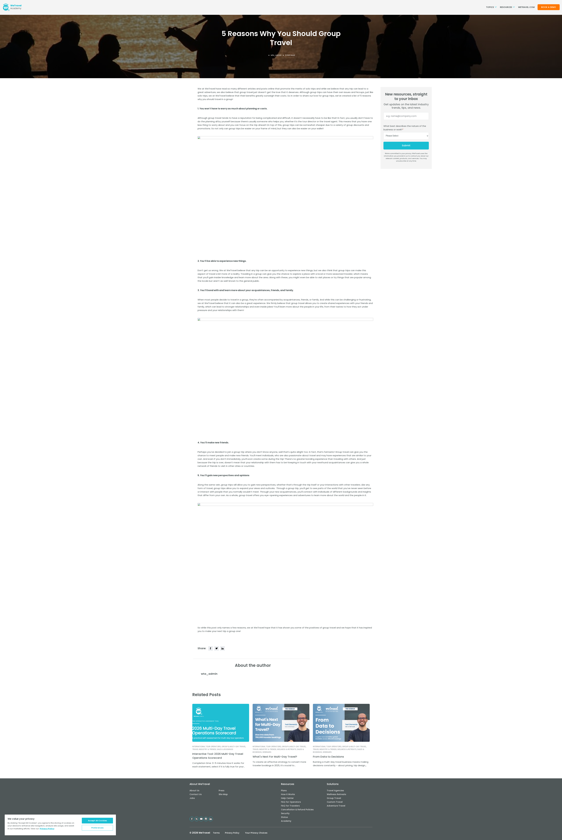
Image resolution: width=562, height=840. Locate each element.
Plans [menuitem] (284, 790)
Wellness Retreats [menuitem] (336, 794)
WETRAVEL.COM (526, 7)
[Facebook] (210, 648)
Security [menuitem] (285, 813)
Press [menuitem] (221, 790)
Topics (490, 7)
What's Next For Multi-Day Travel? (275, 756)
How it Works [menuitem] (288, 794)
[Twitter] (216, 648)
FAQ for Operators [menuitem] (291, 801)
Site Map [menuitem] (223, 794)
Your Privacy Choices (256, 832)
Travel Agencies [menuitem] (335, 790)
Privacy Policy (232, 832)
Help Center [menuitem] (287, 798)
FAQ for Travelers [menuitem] (290, 805)
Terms (216, 832)
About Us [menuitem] (194, 790)
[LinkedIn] (222, 648)
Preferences (97, 827)
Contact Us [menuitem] (196, 794)
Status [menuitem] (284, 817)
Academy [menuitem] (286, 821)
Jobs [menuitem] (192, 798)
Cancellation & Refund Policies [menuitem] (297, 809)
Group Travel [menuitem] (334, 798)
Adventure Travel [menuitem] (336, 805)
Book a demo (548, 7)
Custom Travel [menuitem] (335, 801)
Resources (506, 7)
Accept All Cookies (97, 820)
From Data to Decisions (328, 756)
